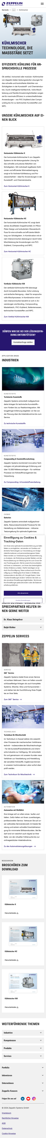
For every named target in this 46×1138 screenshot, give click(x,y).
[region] (23, 569)
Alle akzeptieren (23, 593)
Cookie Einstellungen (23, 600)
